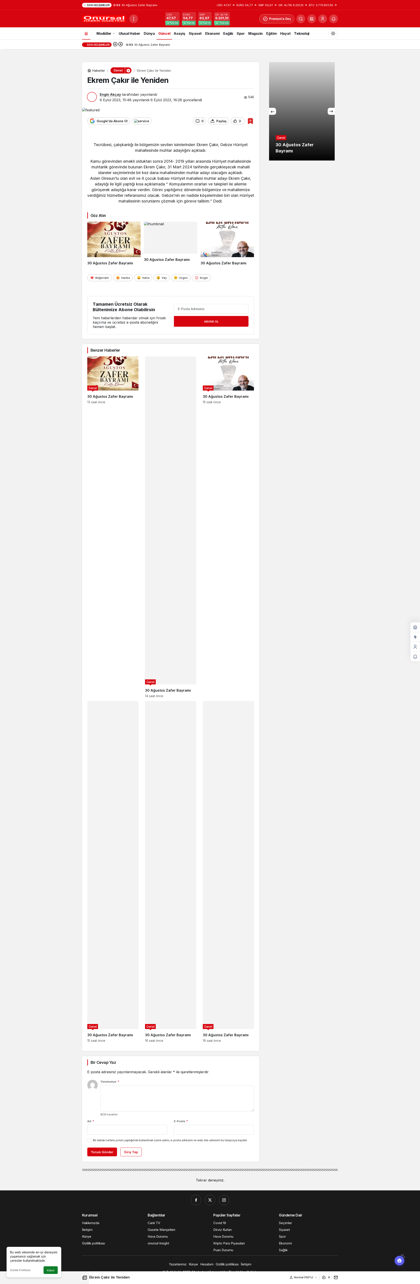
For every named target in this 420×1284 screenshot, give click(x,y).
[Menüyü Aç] (133, 18)
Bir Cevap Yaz (103, 1062)
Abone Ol (211, 321)
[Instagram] (224, 1200)
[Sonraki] (120, 44)
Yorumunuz (109, 1081)
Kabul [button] (50, 1270)
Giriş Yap (131, 1152)
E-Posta (181, 1121)
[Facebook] (196, 1200)
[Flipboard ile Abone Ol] (142, 120)
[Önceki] (115, 44)
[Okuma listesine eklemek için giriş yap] (250, 121)
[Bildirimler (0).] (415, 657)
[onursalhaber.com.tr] (104, 18)
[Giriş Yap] (322, 18)
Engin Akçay (110, 94)
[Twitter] (210, 1200)
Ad (90, 1121)
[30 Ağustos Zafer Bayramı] (114, 244)
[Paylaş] (335, 1277)
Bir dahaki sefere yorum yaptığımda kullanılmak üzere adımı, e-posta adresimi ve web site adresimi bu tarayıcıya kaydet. (170, 1140)
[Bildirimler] (333, 18)
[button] (311, 18)
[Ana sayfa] (86, 33)
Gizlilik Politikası (20, 1270)
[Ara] (300, 18)
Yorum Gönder (102, 1152)
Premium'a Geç (280, 19)
